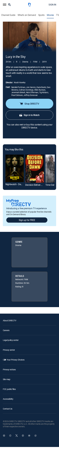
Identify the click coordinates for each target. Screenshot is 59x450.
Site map (6, 379)
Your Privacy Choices (15, 359)
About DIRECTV (9, 320)
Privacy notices (9, 369)
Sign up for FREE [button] (27, 220)
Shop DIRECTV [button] (31, 103)
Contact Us (7, 408)
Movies (50, 15)
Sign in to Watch (32, 115)
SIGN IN (52, 4)
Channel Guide (8, 15)
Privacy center (9, 349)
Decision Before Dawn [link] (36, 184)
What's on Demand (27, 15)
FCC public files (9, 389)
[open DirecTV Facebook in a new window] (10, 435)
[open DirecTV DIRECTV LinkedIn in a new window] (4, 435)
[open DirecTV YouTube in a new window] (29, 435)
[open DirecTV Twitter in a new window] (16, 435)
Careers (6, 330)
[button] (4, 4)
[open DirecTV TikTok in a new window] (35, 435)
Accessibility (8, 399)
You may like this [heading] (14, 149)
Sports (41, 15)
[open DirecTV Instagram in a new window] (23, 435)
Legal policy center (11, 340)
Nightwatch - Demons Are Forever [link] (21, 184)
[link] (14, 168)
